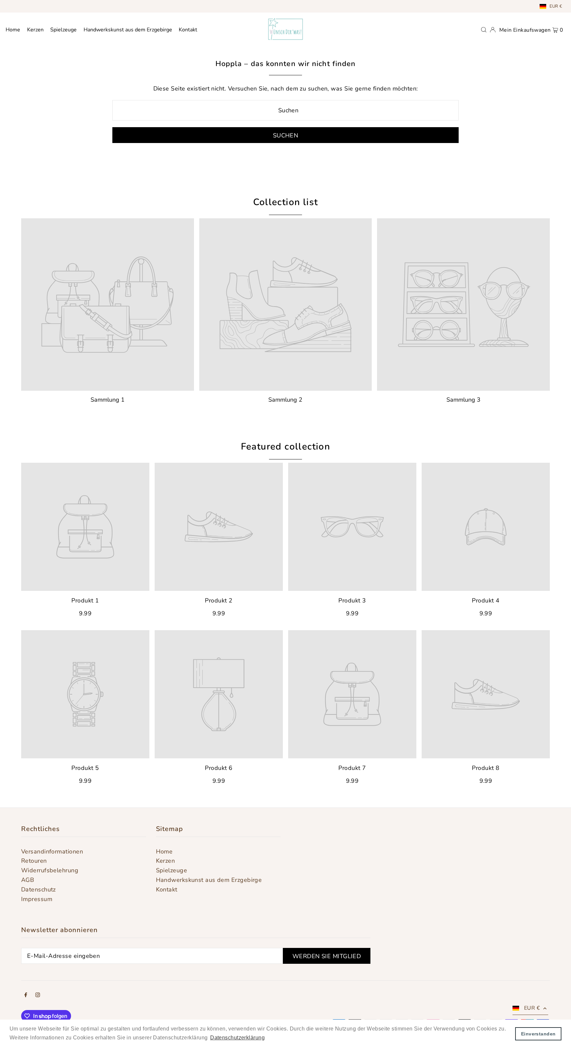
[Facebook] (25, 995)
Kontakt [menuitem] (188, 29)
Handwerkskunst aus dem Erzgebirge (209, 880)
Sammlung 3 (463, 400)
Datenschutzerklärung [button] (237, 1037)
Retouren (34, 861)
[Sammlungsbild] (107, 304)
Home (164, 851)
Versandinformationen (52, 851)
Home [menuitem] (13, 29)
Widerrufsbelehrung (49, 870)
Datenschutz (38, 889)
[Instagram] (37, 995)
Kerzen (165, 861)
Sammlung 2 (285, 400)
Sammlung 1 (108, 400)
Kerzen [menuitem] (35, 29)
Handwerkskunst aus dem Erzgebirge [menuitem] (128, 29)
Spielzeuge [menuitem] (63, 29)
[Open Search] (483, 29)
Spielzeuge (171, 870)
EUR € (556, 6)
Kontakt (166, 889)
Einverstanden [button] (538, 1033)
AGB (27, 880)
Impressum (36, 899)
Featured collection (285, 446)
